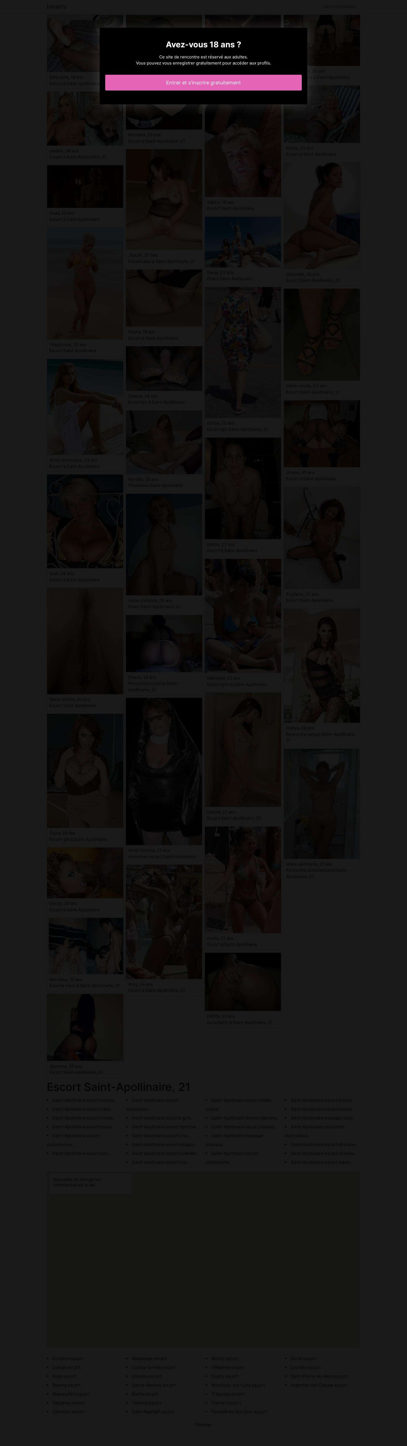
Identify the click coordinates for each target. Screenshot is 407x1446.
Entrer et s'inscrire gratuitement (203, 83)
